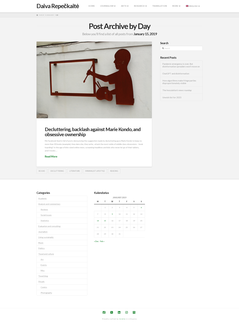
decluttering (57, 171)
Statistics (45, 220)
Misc (43, 270)
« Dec (96, 241)
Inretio (122, 319)
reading (114, 171)
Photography (46, 293)
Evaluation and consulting (49, 226)
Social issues (46, 215)
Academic (42, 198)
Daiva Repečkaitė (58, 6)
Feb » (102, 241)
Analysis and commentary (49, 204)
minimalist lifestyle (95, 171)
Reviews (44, 209)
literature (74, 171)
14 (98, 221)
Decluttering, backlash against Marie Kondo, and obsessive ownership (93, 131)
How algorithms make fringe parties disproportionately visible (179, 81)
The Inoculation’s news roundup (177, 90)
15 (105, 221)
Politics (41, 248)
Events (44, 265)
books (42, 171)
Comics (44, 287)
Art (42, 259)
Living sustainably (46, 237)
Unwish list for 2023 (171, 97)
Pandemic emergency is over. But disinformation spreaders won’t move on (181, 65)
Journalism (42, 232)
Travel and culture (46, 254)
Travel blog (43, 276)
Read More (51, 156)
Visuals (41, 281)
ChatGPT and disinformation (175, 73)
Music (40, 243)
